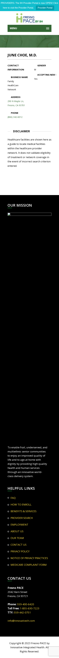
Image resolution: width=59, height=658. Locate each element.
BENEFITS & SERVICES (23, 511)
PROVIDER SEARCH (22, 518)
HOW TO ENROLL (21, 504)
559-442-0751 (22, 612)
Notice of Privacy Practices (29, 558)
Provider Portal (45, 7)
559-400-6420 (25, 604)
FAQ (13, 498)
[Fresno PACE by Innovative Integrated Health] (29, 18)
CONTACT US (18, 544)
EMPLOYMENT (19, 524)
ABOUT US (17, 531)
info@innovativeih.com (21, 620)
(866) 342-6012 (15, 117)
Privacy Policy (20, 551)
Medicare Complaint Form (29, 564)
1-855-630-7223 (29, 608)
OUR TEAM (17, 538)
